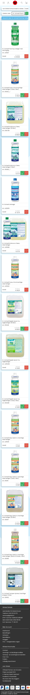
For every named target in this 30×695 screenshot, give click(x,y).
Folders (5, 659)
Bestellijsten (6, 637)
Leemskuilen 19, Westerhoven (12, 611)
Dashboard (6, 631)
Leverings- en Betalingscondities (13, 652)
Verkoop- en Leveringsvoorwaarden (14, 655)
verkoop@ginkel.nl (8, 615)
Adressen (5, 635)
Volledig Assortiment (9, 661)
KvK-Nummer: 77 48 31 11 (10, 622)
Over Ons (5, 657)
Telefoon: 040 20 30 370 (10, 613)
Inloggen (5, 639)
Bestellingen (6, 633)
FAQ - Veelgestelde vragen (11, 642)
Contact (5, 650)
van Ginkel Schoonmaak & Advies (13, 8)
